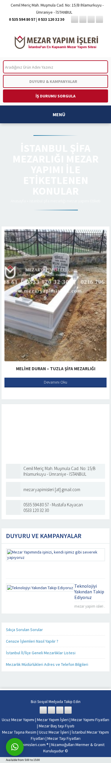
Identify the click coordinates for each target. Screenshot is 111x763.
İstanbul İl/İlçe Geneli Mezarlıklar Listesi (40, 652)
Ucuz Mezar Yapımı (18, 719)
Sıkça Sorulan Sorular (24, 629)
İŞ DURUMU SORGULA (55, 96)
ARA (99, 67)
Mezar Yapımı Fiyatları (90, 719)
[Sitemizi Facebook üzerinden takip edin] (74, 19)
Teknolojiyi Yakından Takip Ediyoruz (89, 591)
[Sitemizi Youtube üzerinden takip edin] (99, 19)
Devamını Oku (55, 382)
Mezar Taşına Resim (19, 732)
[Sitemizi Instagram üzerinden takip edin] (91, 19)
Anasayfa (18, 201)
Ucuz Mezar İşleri (54, 732)
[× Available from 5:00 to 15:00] (15, 747)
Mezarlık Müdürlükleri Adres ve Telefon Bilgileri (47, 664)
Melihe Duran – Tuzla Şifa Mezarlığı (55, 368)
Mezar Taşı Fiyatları (64, 738)
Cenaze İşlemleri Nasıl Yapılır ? (32, 641)
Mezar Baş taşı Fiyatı (56, 726)
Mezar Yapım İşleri (53, 719)
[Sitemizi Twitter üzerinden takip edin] (82, 19)
